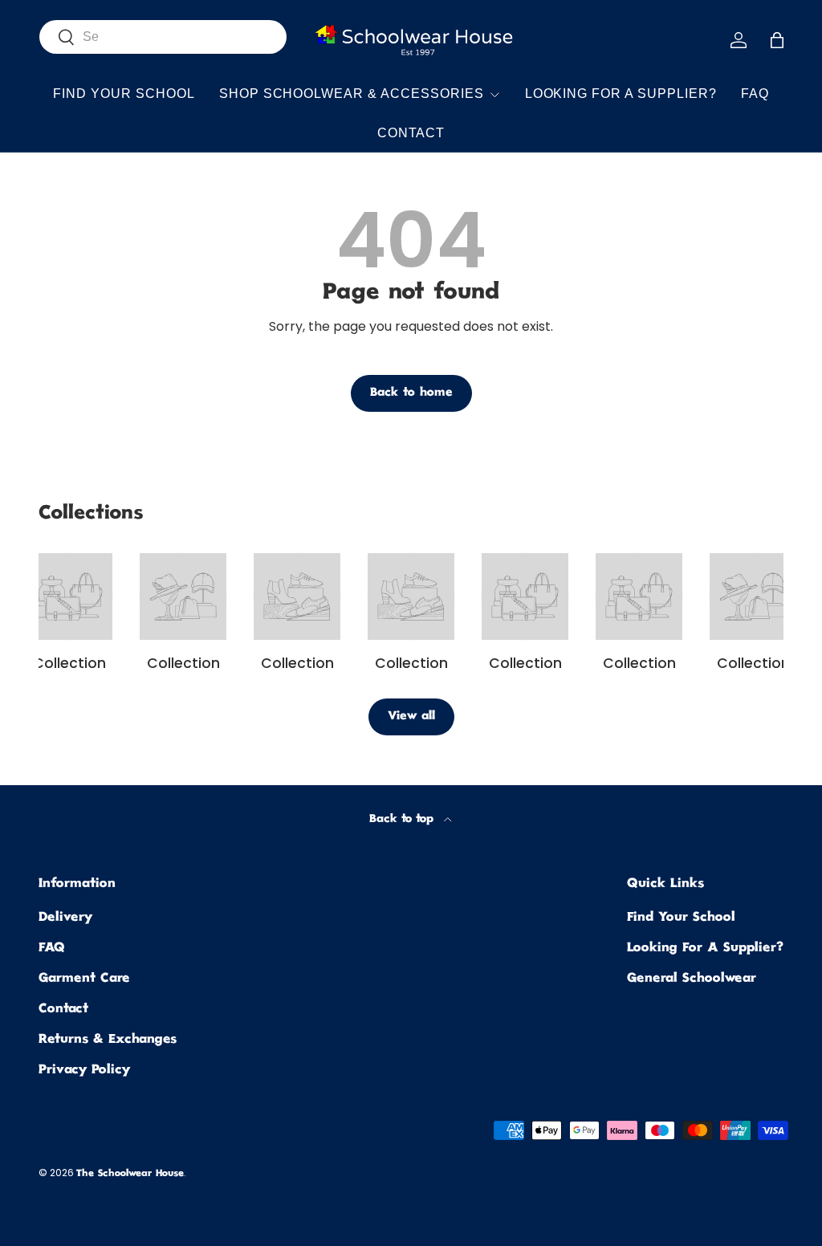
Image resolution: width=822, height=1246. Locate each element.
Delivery (65, 918)
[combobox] (163, 37)
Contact (411, 133)
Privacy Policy (84, 1070)
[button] (777, 40)
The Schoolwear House (130, 1174)
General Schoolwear (691, 979)
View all (411, 717)
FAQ (755, 93)
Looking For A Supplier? (621, 93)
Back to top (403, 819)
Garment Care (84, 979)
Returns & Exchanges (108, 1040)
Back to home (411, 393)
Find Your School (123, 93)
